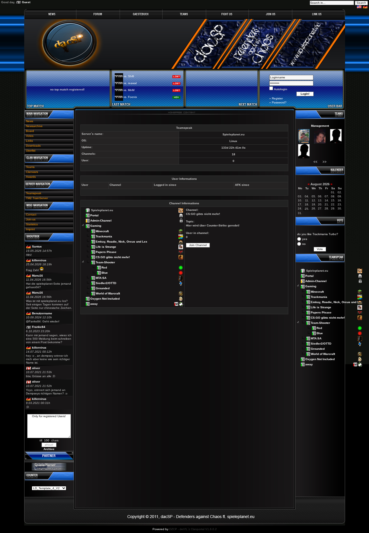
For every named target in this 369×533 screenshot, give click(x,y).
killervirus (39, 260)
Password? (279, 102)
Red (104, 267)
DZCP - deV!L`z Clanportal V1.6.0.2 (193, 529)
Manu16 (37, 275)
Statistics (32, 224)
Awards (31, 176)
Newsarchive (34, 126)
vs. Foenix (130, 97)
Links (29, 140)
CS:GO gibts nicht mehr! (113, 256)
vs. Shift (128, 76)
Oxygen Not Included (105, 298)
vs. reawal (130, 83)
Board (30, 131)
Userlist (30, 150)
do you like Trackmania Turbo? (317, 234)
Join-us (30, 219)
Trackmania (104, 236)
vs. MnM (128, 90)
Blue (104, 272)
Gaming (95, 225)
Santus (37, 246)
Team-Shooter (105, 262)
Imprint (30, 229)
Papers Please (106, 251)
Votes (29, 135)
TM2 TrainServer (37, 198)
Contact (31, 214)
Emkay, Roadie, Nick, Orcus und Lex (121, 241)
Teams (30, 167)
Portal (94, 215)
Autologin (280, 89)
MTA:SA (101, 277)
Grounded (103, 288)
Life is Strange (106, 246)
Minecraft (102, 231)
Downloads (33, 145)
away (94, 303)
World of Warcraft (108, 293)
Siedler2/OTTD (106, 283)
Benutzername (42, 313)
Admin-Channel (101, 220)
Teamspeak (33, 193)
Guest (26, 2)
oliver (36, 368)
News (29, 121)
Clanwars (32, 171)
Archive (49, 449)
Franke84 (38, 326)
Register (277, 98)
